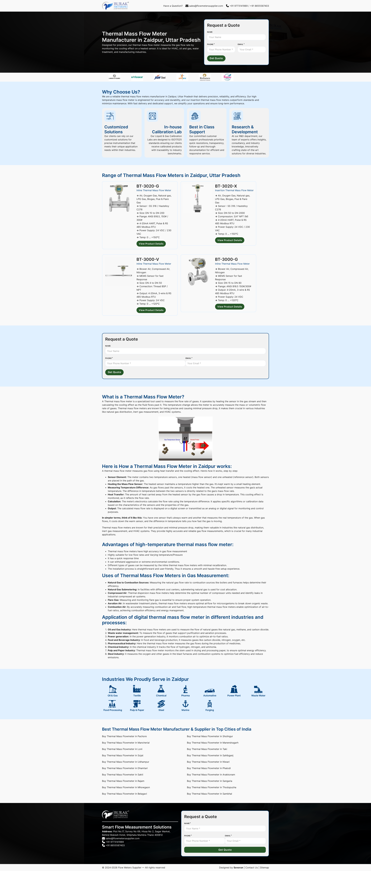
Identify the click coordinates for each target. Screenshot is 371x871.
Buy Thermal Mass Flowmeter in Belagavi (124, 793)
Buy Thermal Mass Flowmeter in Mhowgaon (126, 787)
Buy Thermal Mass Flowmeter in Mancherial (126, 742)
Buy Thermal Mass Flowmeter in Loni (122, 749)
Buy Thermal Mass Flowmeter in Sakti (122, 774)
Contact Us (251, 867)
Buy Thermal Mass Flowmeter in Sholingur (210, 736)
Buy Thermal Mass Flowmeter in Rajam (123, 780)
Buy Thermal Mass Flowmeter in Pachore (124, 736)
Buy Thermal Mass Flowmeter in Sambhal (209, 793)
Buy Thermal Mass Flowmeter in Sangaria (209, 780)
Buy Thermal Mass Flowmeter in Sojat (122, 755)
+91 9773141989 (239, 5)
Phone (210, 44)
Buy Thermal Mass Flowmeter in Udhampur (125, 761)
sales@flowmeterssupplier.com (206, 5)
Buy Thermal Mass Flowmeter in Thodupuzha (211, 787)
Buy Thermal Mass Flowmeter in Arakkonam (211, 774)
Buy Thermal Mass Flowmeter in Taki (207, 749)
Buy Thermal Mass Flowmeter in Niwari (208, 761)
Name (210, 32)
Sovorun (238, 867)
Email (240, 44)
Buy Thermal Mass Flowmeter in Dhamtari (125, 768)
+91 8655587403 (259, 5)
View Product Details (151, 243)
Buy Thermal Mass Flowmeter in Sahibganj (210, 755)
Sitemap (264, 867)
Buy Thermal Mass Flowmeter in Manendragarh (212, 742)
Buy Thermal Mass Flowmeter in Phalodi (209, 768)
